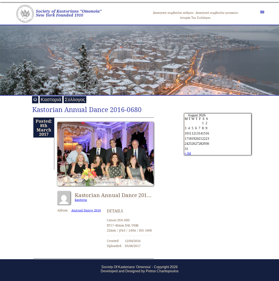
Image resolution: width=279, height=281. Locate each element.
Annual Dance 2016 (86, 210)
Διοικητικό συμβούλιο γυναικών (217, 12)
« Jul (187, 153)
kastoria (81, 200)
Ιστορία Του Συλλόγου (195, 17)
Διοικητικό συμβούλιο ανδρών (173, 12)
